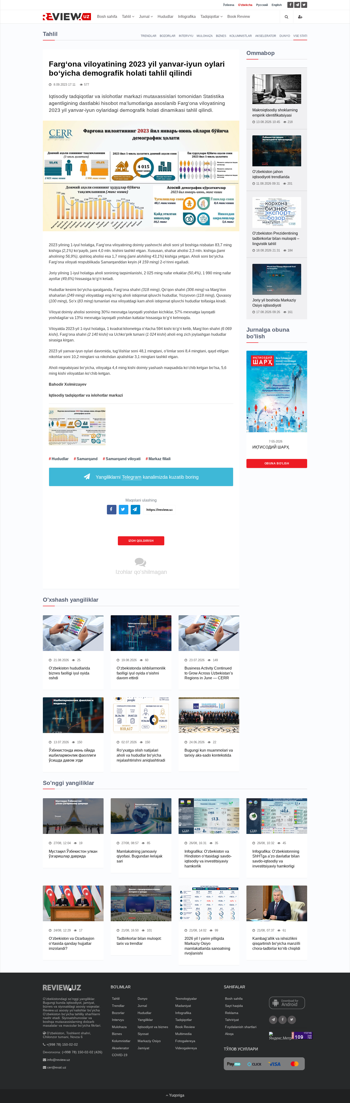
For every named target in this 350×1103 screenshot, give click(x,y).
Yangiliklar (145, 1020)
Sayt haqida (234, 1006)
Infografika (187, 17)
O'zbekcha (245, 5)
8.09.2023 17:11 (64, 84)
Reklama (231, 1013)
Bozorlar (167, 36)
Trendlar (148, 36)
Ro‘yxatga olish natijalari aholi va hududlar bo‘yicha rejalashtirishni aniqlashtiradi (141, 755)
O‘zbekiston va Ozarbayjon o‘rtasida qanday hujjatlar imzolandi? (71, 943)
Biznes (221, 36)
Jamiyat (143, 1048)
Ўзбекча (228, 5)
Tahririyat (232, 1020)
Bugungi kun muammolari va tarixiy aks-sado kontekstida (209, 752)
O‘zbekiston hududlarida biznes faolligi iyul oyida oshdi (69, 673)
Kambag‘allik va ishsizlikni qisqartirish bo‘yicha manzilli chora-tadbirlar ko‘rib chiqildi (276, 943)
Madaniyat (183, 1006)
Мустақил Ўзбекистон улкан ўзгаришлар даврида (73, 853)
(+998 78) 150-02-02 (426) (82, 1052)
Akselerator (265, 36)
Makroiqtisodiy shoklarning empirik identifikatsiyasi (275, 112)
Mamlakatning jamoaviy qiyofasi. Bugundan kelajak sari (139, 856)
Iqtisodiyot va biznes (153, 1027)
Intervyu (186, 36)
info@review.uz (58, 1060)
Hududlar (165, 17)
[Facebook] (290, 5)
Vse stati (300, 36)
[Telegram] (297, 5)
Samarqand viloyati (123, 459)
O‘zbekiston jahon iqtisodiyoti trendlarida (271, 174)
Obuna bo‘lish (277, 463)
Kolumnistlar (241, 36)
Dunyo (285, 36)
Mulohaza (205, 36)
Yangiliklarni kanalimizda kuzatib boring (147, 477)
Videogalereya (186, 1048)
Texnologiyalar (186, 998)
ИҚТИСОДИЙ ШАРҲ (270, 447)
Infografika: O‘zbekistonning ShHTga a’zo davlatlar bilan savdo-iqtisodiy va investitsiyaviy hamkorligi (276, 858)
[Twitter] (304, 5)
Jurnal (144, 17)
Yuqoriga (176, 1095)
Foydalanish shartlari (240, 1027)
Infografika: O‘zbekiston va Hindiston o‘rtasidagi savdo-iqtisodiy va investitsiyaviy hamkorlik (208, 858)
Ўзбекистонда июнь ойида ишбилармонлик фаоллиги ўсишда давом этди (72, 755)
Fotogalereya (185, 1041)
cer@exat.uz (56, 1067)
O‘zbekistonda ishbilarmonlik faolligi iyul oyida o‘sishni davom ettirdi (141, 673)
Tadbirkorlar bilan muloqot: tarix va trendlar (139, 940)
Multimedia (183, 1034)
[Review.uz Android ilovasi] (287, 1003)
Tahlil (127, 17)
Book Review (238, 17)
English (277, 5)
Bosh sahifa (107, 17)
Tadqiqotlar (210, 17)
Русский (262, 5)
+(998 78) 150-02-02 (62, 1044)
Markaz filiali (159, 459)
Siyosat (143, 1034)
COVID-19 (119, 1055)
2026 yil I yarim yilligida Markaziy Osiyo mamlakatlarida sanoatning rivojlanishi (207, 945)
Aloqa (229, 1034)
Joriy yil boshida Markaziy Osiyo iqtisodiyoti (274, 302)
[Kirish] (300, 17)
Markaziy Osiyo (149, 1041)
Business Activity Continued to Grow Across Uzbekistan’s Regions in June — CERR (209, 673)
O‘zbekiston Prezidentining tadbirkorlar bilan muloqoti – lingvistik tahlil (275, 238)
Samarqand (87, 459)
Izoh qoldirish (141, 540)
